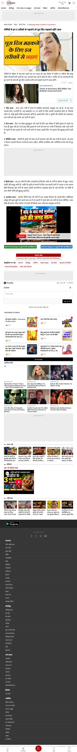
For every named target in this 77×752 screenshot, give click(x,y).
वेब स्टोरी (7, 616)
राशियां (7, 712)
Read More (21, 236)
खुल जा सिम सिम (10, 630)
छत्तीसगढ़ (8, 571)
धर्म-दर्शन (7, 682)
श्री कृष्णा (8, 669)
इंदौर (6, 561)
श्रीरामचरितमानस (63, 8)
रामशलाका (8, 726)
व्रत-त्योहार (8, 679)
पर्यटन (7, 627)
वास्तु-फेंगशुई (8, 719)
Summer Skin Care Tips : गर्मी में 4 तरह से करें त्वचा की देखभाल (38, 258)
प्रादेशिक (7, 564)
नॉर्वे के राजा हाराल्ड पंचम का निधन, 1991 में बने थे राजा (10, 512)
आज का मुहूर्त (9, 709)
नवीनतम (10, 498)
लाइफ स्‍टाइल (8, 24)
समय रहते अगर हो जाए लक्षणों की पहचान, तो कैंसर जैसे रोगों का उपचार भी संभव (68, 458)
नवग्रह (7, 736)
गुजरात (7, 575)
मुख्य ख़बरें (8, 551)
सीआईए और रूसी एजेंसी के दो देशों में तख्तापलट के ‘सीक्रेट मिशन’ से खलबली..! (24, 512)
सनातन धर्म (8, 665)
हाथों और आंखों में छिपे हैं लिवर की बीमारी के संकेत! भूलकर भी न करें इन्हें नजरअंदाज (39, 458)
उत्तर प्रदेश (8, 548)
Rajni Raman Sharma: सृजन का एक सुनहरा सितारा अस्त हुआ (53, 512)
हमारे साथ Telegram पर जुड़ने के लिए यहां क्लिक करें (56, 247)
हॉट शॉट (7, 613)
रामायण (7, 672)
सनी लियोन (8, 643)
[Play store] (70, 3)
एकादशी (7, 658)
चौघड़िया (7, 729)
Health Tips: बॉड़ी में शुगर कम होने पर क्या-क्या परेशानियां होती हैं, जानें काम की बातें (24, 458)
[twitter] (36, 536)
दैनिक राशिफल (9, 702)
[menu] (3, 3)
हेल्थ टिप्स (22, 24)
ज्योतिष (52, 8)
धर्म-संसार (37, 8)
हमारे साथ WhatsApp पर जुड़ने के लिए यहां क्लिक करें (20, 247)
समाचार (3, 8)
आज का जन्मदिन (10, 705)
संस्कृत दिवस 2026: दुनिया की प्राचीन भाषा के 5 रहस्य (39, 512)
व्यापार (7, 598)
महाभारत (8, 675)
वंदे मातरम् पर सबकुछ (24, 8)
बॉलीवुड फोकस (9, 637)
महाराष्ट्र (7, 578)
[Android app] (12, 524)
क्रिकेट (45, 8)
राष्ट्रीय (7, 554)
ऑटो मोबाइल (9, 588)
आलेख (7, 623)
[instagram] (45, 536)
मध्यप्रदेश (8, 568)
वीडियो (9, 464)
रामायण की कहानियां (11, 266)
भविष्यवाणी (8, 662)
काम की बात (9, 585)
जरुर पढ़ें (10, 444)
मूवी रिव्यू (7, 620)
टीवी (6, 647)
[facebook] (31, 536)
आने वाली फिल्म (9, 633)
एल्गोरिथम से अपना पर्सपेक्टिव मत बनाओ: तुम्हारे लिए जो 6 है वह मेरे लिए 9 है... (68, 512)
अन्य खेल (7, 694)
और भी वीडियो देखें (11, 468)
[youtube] (41, 536)
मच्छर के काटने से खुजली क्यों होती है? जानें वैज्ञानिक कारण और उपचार (10, 458)
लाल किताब (8, 716)
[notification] (74, 3)
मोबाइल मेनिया (9, 601)
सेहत (15, 24)
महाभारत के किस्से (65, 263)
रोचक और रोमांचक (26, 266)
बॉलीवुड (11, 8)
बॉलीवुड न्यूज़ (9, 610)
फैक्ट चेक (8, 595)
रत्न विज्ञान (8, 739)
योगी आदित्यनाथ (10, 544)
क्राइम (7, 591)
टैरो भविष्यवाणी (9, 722)
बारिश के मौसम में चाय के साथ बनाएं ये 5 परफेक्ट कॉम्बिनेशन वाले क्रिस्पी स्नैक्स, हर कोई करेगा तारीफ (53, 458)
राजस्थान (7, 581)
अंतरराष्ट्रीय (8, 558)
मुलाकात (7, 650)
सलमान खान (8, 640)
